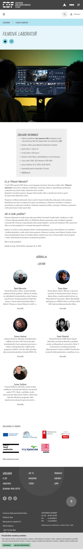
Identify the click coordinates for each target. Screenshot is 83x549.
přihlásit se (26, 172)
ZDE (60, 141)
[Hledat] (65, 14)
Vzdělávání (6, 22)
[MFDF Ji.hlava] (64, 5)
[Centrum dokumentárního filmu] (8, 4)
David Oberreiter (20, 288)
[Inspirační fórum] (78, 4)
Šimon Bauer (63, 288)
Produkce (58, 473)
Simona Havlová (20, 336)
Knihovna (33, 478)
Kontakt (57, 478)
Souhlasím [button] (7, 545)
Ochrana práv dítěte (11, 488)
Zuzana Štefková (20, 384)
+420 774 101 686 (9, 530)
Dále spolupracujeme (11, 459)
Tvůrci (31, 483)
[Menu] (4, 14)
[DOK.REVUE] (71, 5)
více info (20, 308)
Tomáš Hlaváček (63, 336)
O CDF (5, 478)
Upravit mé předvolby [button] (21, 545)
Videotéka (7, 483)
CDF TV (31, 473)
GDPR (56, 483)
